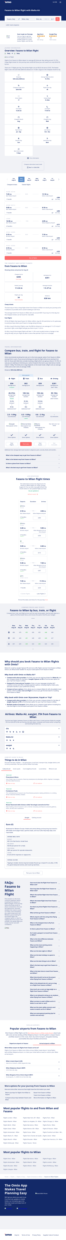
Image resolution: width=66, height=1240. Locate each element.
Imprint (17, 1235)
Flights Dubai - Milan (9, 1129)
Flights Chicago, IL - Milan (50, 1121)
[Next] (59, 179)
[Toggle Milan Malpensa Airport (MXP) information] (59, 1069)
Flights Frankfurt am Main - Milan (53, 1132)
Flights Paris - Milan (49, 1118)
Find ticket (18, 279)
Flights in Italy (21, 1177)
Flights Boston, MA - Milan (31, 1129)
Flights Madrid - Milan (10, 1121)
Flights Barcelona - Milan (30, 1125)
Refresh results (32, 494)
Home (6, 1177)
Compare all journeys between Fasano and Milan (18, 1099)
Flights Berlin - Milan (9, 1125)
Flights (12, 1177)
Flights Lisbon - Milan (49, 1136)
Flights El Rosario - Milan (50, 1129)
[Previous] (8, 626)
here (46, 600)
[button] (39, 19)
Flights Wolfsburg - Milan (50, 1166)
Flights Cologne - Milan (10, 1169)
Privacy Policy (36, 1235)
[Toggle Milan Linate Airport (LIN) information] (59, 1062)
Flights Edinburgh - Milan (11, 1143)
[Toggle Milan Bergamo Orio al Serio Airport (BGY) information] (59, 1076)
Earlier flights (26, 594)
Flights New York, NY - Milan (31, 1118)
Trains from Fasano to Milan (42, 1095)
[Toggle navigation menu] (60, 2)
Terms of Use (26, 1235)
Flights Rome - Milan (49, 1125)
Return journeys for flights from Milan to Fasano (17, 1093)
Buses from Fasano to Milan (42, 1092)
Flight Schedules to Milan (34, 1177)
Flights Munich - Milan (10, 1139)
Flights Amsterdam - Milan (11, 1132)
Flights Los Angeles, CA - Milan (32, 1121)
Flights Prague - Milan (49, 1158)
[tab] (12, 184)
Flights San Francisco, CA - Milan (52, 1139)
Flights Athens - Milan (29, 1166)
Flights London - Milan (10, 1118)
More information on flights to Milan (45, 1098)
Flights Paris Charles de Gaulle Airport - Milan (37, 1136)
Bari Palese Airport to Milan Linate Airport (40, 1033)
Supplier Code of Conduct (51, 1235)
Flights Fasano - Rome (29, 1143)
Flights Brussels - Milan (30, 1139)
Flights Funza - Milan (29, 1132)
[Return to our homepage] (8, 2)
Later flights (40, 594)
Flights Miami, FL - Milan (10, 1136)
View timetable (19, 300)
